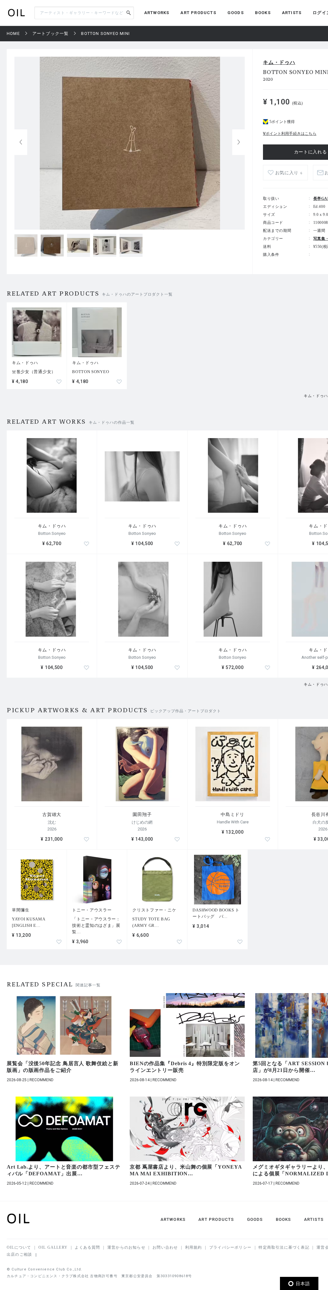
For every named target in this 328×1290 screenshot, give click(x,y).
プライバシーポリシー (230, 1247)
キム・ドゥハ (279, 62)
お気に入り (288, 172)
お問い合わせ (165, 1247)
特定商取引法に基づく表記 (283, 1247)
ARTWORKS (156, 12)
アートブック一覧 (50, 33)
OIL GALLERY (53, 1247)
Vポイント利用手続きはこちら (289, 133)
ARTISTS (291, 12)
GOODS (235, 12)
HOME (13, 33)
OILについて (19, 1247)
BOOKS (263, 12)
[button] (238, 142)
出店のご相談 (19, 1254)
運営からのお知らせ (126, 1247)
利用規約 (193, 1247)
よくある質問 (87, 1247)
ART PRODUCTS (198, 12)
